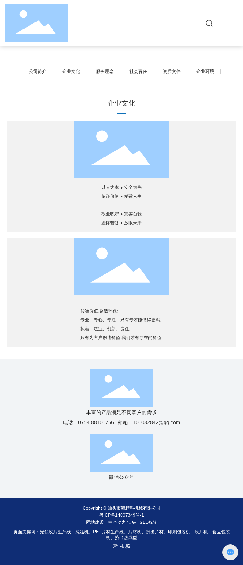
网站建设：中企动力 (106, 522)
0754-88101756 (96, 422)
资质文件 (172, 71)
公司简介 (38, 71)
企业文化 (71, 71)
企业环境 (205, 71)
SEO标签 (148, 522)
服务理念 (105, 71)
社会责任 (138, 71)
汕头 (131, 522)
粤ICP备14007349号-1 (121, 514)
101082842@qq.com (156, 422)
